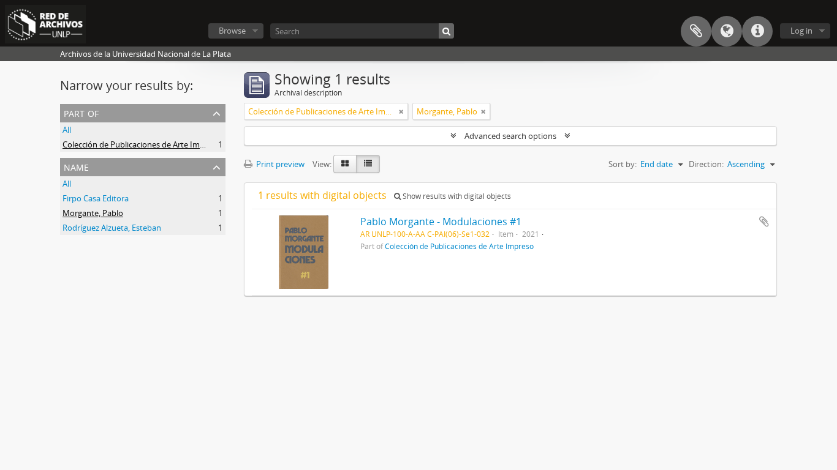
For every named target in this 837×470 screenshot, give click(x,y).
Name (76, 166)
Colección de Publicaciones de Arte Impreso (141, 144)
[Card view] (345, 164)
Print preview (279, 164)
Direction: (706, 164)
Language (726, 31)
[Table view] (368, 164)
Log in (801, 30)
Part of (81, 112)
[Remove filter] (401, 111)
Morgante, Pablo (92, 212)
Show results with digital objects (456, 196)
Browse (232, 30)
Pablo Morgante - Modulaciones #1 (440, 221)
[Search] (446, 31)
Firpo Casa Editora (95, 198)
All (66, 129)
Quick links (757, 31)
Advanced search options (510, 135)
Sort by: (622, 164)
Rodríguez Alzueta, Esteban (111, 227)
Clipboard (696, 31)
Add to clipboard (764, 221)
